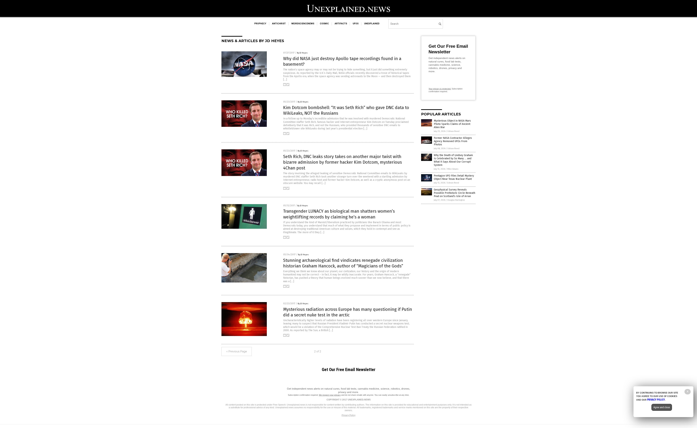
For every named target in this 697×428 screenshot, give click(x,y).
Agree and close (661, 407)
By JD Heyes (302, 53)
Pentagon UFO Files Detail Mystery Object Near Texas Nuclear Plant (454, 177)
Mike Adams (452, 169)
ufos (355, 23)
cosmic (324, 23)
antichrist (279, 23)
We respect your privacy (330, 395)
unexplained (371, 23)
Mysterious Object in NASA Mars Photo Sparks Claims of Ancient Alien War (452, 124)
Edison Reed (453, 131)
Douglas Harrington (456, 200)
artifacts (341, 23)
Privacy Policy (348, 415)
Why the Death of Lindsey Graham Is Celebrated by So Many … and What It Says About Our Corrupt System (453, 160)
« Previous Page (236, 351)
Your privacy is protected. (440, 89)
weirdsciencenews (302, 23)
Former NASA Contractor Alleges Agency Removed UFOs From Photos (453, 141)
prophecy (260, 23)
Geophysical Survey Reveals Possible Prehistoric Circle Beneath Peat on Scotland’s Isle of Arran (454, 193)
